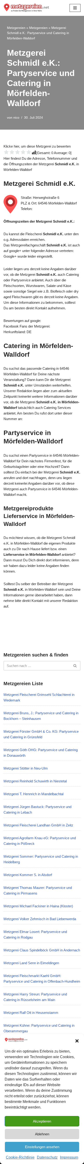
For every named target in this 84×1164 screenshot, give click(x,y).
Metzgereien (16, 28)
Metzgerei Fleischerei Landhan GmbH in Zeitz (38, 825)
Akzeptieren (42, 1121)
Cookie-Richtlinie (20, 1157)
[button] (77, 1041)
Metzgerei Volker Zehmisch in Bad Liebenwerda (40, 919)
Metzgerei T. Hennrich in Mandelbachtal (33, 794)
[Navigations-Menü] (75, 8)
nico (16, 117)
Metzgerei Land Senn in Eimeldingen (31, 963)
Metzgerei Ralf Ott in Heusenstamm (31, 1013)
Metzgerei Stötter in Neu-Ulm (26, 768)
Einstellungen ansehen (42, 1147)
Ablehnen (42, 1134)
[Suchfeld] (75, 665)
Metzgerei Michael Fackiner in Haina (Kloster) (38, 906)
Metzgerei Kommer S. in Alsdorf (28, 875)
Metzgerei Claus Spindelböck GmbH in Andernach (42, 950)
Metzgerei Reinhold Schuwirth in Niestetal (35, 781)
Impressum (69, 1157)
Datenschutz (47, 1157)
